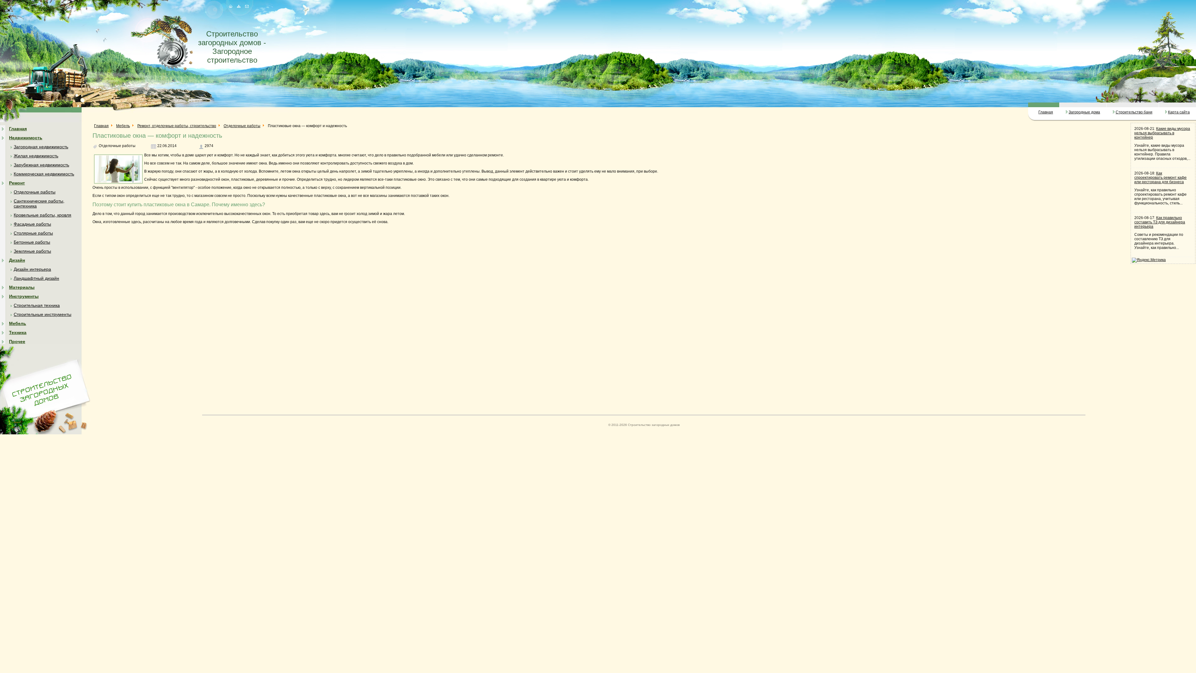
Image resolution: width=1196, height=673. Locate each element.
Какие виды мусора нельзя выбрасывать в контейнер (1162, 133)
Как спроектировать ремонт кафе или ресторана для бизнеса (1160, 177)
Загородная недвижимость (41, 146)
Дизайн (17, 260)
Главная (1045, 112)
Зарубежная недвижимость (41, 164)
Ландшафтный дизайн (36, 278)
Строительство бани (1134, 112)
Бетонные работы (32, 242)
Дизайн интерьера (32, 269)
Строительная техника (37, 305)
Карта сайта (1179, 112)
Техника (17, 332)
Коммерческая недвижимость (44, 173)
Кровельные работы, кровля (42, 214)
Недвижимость (25, 137)
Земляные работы (32, 251)
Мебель (17, 323)
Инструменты (24, 296)
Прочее (17, 341)
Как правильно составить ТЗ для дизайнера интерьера (1159, 222)
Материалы (22, 287)
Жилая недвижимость (36, 155)
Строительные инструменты (42, 314)
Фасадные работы (32, 224)
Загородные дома (1084, 112)
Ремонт (17, 182)
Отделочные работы (34, 191)
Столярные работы (33, 233)
